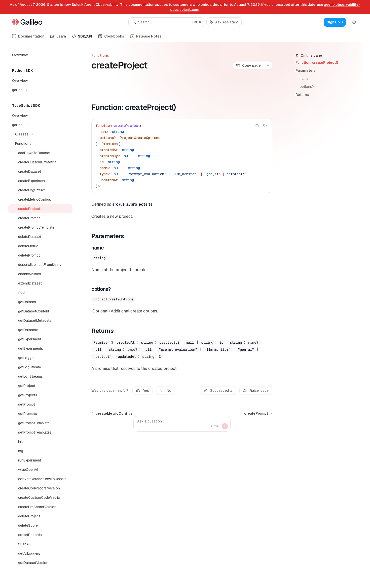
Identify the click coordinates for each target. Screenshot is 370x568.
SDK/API (85, 36)
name (304, 78)
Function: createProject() (316, 62)
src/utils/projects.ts (132, 204)
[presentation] (44, 305)
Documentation (31, 36)
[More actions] (268, 65)
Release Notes (149, 36)
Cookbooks (114, 36)
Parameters (305, 70)
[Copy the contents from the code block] (256, 125)
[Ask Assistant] (265, 125)
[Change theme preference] (354, 22)
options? (307, 86)
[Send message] (225, 426)
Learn (61, 36)
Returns (302, 94)
